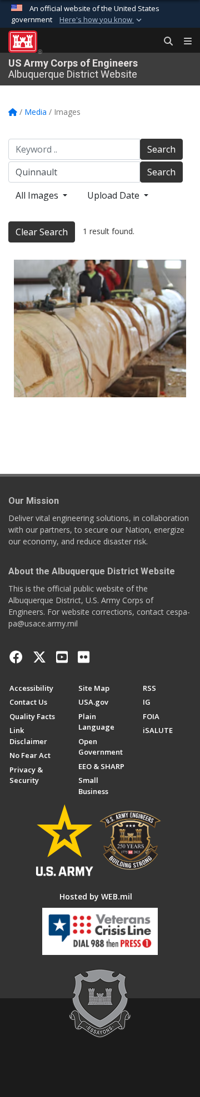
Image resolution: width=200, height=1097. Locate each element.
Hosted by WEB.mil (95, 896)
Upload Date (114, 195)
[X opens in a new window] (39, 657)
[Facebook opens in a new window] (16, 657)
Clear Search (42, 232)
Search (161, 149)
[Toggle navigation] (183, 41)
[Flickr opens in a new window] (83, 657)
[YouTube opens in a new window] (62, 657)
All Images (38, 195)
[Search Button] (164, 41)
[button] (101, 20)
